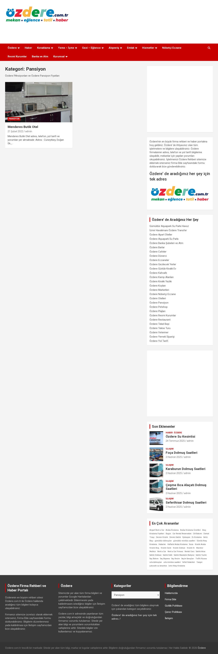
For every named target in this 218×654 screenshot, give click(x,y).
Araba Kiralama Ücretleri (190, 530)
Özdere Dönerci (158, 255)
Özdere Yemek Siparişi (162, 336)
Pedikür (153, 551)
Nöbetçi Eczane (171, 47)
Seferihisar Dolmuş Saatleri (186, 502)
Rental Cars (189, 551)
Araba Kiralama (172, 530)
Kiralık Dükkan (179, 548)
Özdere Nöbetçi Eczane (163, 294)
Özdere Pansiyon (159, 302)
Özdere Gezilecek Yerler (163, 264)
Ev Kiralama (197, 537)
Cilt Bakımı (197, 534)
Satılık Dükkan (155, 555)
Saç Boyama (165, 559)
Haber (28, 47)
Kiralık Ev (191, 548)
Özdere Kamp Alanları (162, 277)
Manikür (199, 548)
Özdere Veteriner (159, 332)
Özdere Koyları (158, 285)
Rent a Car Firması (175, 551)
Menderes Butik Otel (23, 127)
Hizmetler (148, 47)
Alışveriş (114, 47)
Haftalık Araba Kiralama (177, 544)
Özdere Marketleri (159, 289)
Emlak (130, 47)
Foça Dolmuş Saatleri (181, 453)
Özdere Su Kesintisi (180, 436)
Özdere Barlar (157, 247)
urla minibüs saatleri (172, 562)
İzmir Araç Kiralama (176, 566)
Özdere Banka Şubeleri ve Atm (166, 243)
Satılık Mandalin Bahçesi (184, 555)
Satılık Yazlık (201, 555)
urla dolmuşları (156, 562)
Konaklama (43, 47)
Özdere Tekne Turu (160, 328)
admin (28, 131)
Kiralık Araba (200, 544)
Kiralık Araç (154, 548)
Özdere (12, 47)
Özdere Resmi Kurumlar (163, 315)
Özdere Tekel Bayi (159, 323)
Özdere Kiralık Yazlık (161, 281)
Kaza (191, 544)
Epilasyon (186, 537)
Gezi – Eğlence (91, 47)
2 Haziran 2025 (174, 457)
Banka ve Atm (40, 56)
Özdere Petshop (159, 306)
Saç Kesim (175, 559)
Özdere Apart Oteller (161, 234)
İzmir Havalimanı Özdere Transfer (168, 230)
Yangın (199, 562)
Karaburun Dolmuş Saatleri (185, 469)
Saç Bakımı (154, 559)
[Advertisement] (109, 32)
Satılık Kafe (167, 555)
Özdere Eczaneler (159, 260)
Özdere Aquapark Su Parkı (164, 238)
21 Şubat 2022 (15, 131)
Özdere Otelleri (158, 298)
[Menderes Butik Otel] (39, 102)
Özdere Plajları (157, 311)
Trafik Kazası (201, 559)
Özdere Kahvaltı (158, 272)
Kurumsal (59, 56)
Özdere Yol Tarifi (159, 340)
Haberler (162, 544)
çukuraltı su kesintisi (158, 566)
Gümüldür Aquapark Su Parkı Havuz (169, 226)
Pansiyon (14, 119)
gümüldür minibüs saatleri (184, 541)
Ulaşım (170, 449)
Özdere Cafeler (158, 251)
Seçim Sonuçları (187, 559)
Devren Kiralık (162, 537)
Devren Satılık (175, 537)
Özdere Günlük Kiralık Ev (163, 268)
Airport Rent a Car (157, 530)
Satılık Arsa (200, 551)
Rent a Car (161, 551)
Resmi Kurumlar (17, 56)
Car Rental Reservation (182, 534)
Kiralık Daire (166, 548)
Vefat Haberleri (188, 562)
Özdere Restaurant (160, 319)
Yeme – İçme (66, 47)
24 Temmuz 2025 (175, 440)
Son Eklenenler (163, 426)
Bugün (168, 534)
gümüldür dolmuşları (163, 541)
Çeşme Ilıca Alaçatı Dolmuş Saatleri (186, 487)
